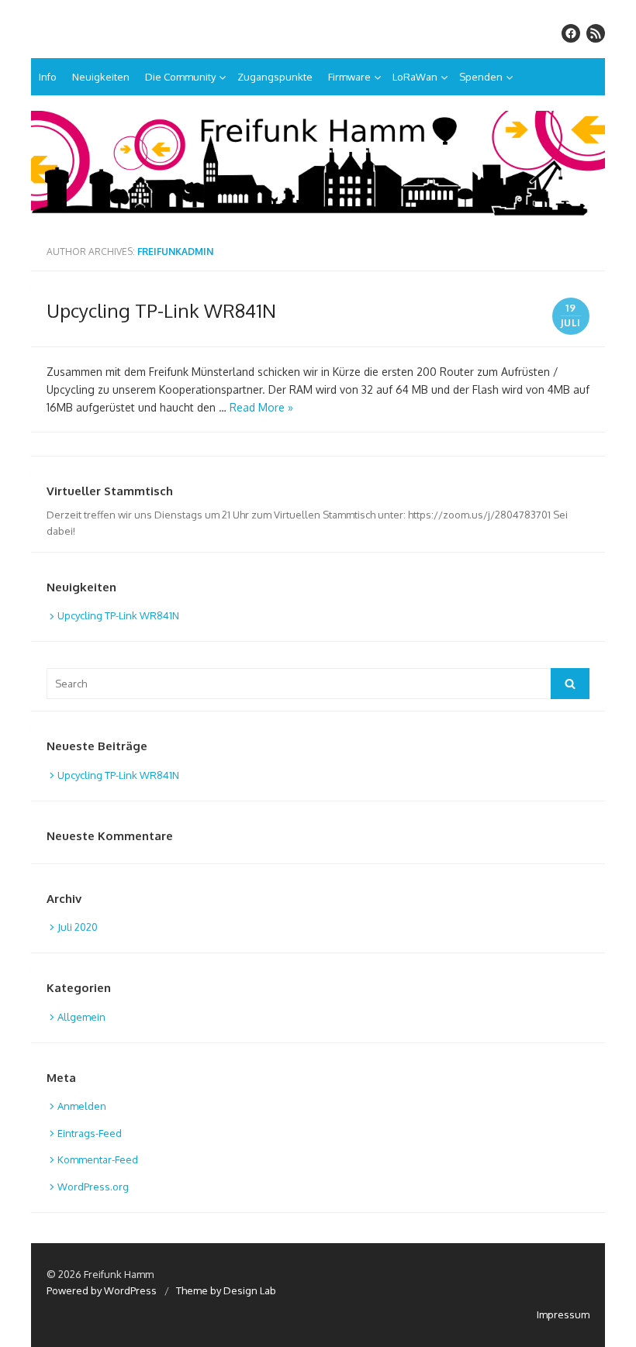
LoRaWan (414, 77)
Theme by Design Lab (226, 1290)
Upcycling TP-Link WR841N (161, 310)
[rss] (595, 33)
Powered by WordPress (102, 1290)
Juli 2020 (77, 927)
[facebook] (571, 33)
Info (48, 77)
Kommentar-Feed (97, 1159)
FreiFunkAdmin (175, 251)
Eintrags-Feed (89, 1133)
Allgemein (81, 1017)
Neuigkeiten (101, 77)
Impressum (563, 1314)
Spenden (481, 77)
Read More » (261, 407)
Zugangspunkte (275, 77)
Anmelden (81, 1106)
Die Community (180, 77)
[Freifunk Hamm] (318, 165)
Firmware (349, 77)
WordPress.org (93, 1186)
